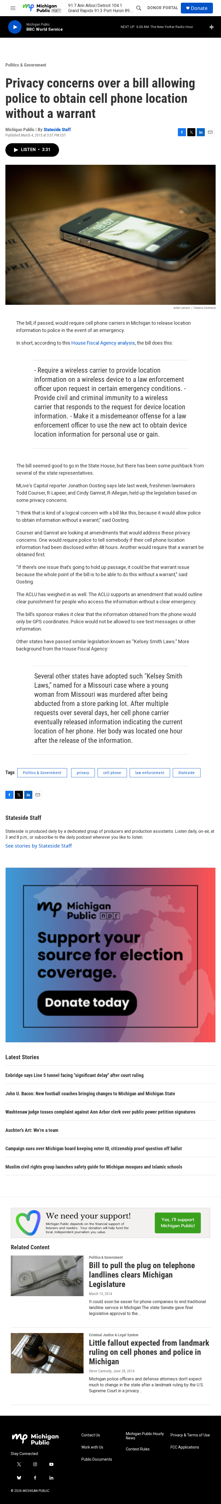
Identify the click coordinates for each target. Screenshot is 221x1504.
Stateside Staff (57, 129)
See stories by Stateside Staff (38, 845)
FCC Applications (185, 1447)
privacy (83, 773)
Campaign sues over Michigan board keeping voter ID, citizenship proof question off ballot (93, 1148)
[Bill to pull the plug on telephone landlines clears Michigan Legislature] (47, 1275)
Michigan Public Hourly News (145, 1436)
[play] (15, 27)
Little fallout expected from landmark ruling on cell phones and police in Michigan (149, 1352)
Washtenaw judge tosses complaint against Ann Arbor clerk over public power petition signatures (100, 1112)
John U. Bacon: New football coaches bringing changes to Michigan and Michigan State (90, 1093)
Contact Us (90, 1435)
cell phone (112, 773)
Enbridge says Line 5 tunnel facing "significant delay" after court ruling (74, 1075)
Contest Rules (138, 1449)
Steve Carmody (100, 1371)
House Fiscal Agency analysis (103, 343)
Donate (199, 8)
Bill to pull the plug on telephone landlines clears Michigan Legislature (142, 1275)
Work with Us (92, 1447)
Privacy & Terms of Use (190, 1435)
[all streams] (213, 27)
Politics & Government (25, 65)
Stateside (186, 773)
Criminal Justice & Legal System (113, 1335)
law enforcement (149, 773)
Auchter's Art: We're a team (31, 1130)
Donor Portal (162, 8)
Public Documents (96, 1459)
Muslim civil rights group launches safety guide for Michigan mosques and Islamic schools (93, 1167)
